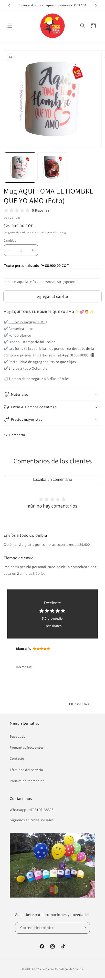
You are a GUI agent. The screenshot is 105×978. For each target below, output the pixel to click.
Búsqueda (18, 736)
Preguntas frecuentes (27, 747)
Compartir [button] (17, 435)
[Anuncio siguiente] (96, 5)
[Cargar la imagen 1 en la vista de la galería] (20, 167)
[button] (9, 25)
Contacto (17, 758)
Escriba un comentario (52, 479)
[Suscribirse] (84, 928)
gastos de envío (17, 232)
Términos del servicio (26, 770)
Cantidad (10, 240)
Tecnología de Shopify (69, 969)
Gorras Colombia (43, 969)
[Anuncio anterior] (9, 5)
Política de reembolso (27, 781)
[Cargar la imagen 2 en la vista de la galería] (52, 167)
